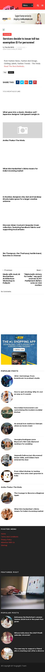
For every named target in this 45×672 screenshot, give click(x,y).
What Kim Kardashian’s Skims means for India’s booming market (20, 170)
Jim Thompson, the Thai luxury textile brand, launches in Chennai (22, 254)
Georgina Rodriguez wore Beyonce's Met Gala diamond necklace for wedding (26, 442)
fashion (7, 34)
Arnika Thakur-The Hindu (14, 140)
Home (3, 534)
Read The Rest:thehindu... (14, 66)
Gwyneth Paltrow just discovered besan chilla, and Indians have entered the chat (28, 457)
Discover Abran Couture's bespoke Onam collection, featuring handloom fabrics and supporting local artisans (21, 227)
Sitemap (4, 545)
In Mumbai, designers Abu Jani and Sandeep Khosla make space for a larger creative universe (22, 199)
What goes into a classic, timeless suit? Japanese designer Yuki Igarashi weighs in (21, 113)
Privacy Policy (6, 539)
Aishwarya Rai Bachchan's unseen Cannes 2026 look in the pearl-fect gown (28, 619)
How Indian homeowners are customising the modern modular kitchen (28, 410)
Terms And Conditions (9, 536)
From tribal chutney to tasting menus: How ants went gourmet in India (28, 473)
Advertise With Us (8, 542)
